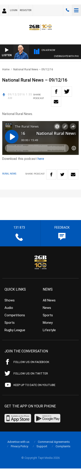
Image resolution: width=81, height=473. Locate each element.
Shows (9, 300)
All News (49, 300)
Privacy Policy (19, 446)
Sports (9, 323)
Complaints (63, 446)
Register (26, 10)
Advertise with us (18, 441)
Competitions (14, 315)
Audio (8, 308)
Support (41, 446)
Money (48, 323)
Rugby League (14, 330)
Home (5, 69)
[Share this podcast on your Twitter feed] (67, 91)
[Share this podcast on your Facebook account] (56, 91)
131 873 (67, 10)
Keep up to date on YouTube (34, 385)
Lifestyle (49, 330)
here (41, 159)
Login (13, 10)
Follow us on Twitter (31, 373)
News (47, 308)
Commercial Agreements (54, 441)
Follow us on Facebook (31, 362)
